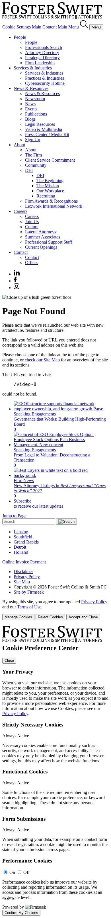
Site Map (22, 581)
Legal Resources (40, 124)
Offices (31, 262)
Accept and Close (83, 617)
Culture (31, 226)
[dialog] (55, 609)
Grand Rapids (26, 542)
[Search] (84, 26)
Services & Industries (33, 67)
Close (9, 660)
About (19, 144)
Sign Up (32, 139)
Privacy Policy (27, 576)
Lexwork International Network (53, 206)
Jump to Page (14, 515)
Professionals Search (43, 47)
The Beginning (49, 180)
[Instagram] (17, 287)
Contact (21, 252)
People (20, 37)
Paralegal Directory (42, 57)
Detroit (20, 547)
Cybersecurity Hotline (45, 83)
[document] (55, 771)
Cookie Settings (16, 26)
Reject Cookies (50, 617)
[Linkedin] (17, 273)
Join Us (32, 221)
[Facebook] (15, 280)
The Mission (47, 185)
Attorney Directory (42, 52)
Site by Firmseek (29, 592)
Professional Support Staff (48, 242)
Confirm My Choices (21, 913)
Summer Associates (42, 236)
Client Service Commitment (50, 160)
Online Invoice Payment (24, 561)
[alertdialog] (55, 771)
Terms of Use (29, 606)
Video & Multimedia (43, 129)
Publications (36, 114)
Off (26, 872)
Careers (20, 211)
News (30, 103)
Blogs (30, 119)
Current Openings (41, 247)
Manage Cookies (18, 617)
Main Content (44, 26)
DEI (29, 170)
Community (35, 165)
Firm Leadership (40, 62)
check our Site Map (42, 359)
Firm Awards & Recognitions (51, 201)
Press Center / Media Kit (47, 134)
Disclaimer (23, 571)
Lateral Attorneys (40, 231)
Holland (21, 552)
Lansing (21, 531)
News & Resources (31, 88)
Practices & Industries (44, 78)
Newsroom (35, 98)
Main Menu (68, 26)
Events (31, 108)
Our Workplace (50, 190)
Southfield (23, 536)
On (12, 872)
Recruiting (45, 196)
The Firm (33, 155)
